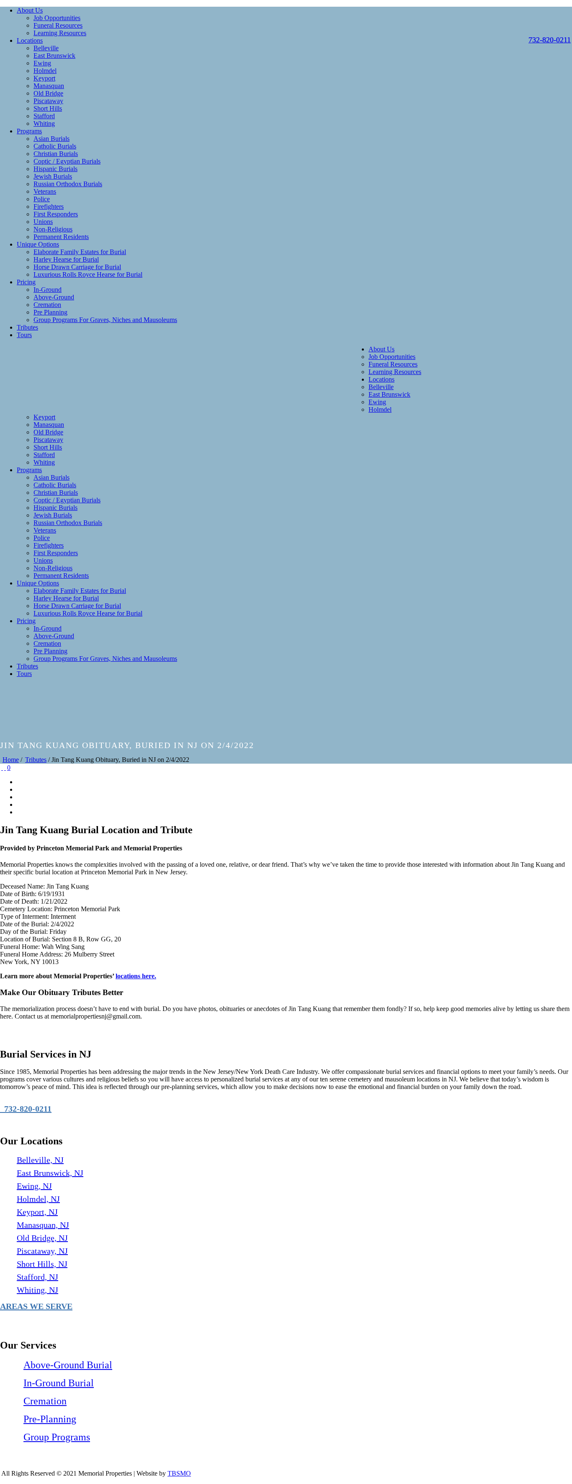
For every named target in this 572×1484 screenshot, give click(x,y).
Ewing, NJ (34, 1185)
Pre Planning (50, 312)
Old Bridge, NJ (42, 1237)
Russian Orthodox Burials (67, 183)
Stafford (44, 116)
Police (41, 199)
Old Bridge (48, 93)
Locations (30, 40)
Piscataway (48, 100)
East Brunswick (54, 55)
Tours (24, 334)
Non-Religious (52, 229)
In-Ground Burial (58, 1382)
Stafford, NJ (37, 1276)
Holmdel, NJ (38, 1198)
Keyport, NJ (37, 1211)
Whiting (44, 123)
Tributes (27, 327)
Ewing (42, 63)
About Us (30, 10)
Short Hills (47, 108)
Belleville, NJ (40, 1159)
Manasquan (48, 85)
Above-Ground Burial (67, 1364)
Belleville (46, 48)
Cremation (47, 304)
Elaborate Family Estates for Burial (79, 251)
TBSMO (179, 1473)
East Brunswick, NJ (50, 1172)
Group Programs (56, 1437)
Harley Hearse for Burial (66, 259)
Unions (43, 221)
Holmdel (45, 70)
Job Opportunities (56, 17)
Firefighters (48, 206)
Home (11, 759)
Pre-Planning (49, 1419)
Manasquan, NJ (43, 1224)
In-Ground (47, 289)
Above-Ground (53, 297)
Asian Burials (51, 138)
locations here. (136, 976)
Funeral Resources (57, 25)
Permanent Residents (61, 236)
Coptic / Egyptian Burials (66, 161)
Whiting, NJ (37, 1289)
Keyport (44, 78)
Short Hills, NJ (42, 1263)
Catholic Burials (54, 146)
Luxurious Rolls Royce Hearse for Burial (87, 274)
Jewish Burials (52, 176)
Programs (29, 131)
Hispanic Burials (55, 168)
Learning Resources (59, 32)
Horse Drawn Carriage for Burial (77, 266)
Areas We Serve (36, 1306)
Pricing (26, 282)
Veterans (44, 191)
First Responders (55, 214)
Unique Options (38, 244)
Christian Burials (55, 153)
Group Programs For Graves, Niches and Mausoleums (105, 319)
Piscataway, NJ (42, 1250)
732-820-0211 (26, 1108)
